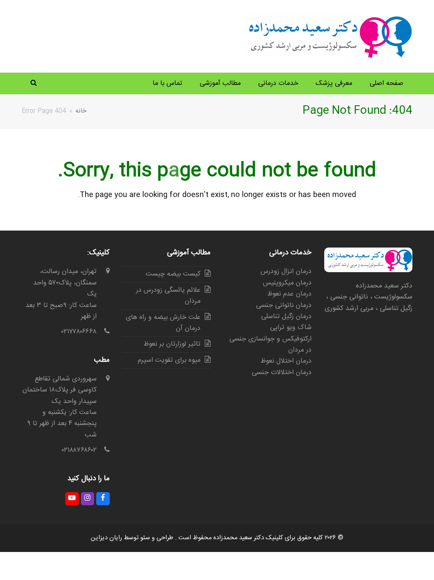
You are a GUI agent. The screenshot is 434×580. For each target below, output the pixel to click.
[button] (33, 83)
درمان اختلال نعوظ (286, 361)
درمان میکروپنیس (287, 283)
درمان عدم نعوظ (289, 294)
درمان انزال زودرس (286, 271)
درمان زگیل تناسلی (286, 316)
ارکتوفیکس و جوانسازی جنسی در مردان (270, 344)
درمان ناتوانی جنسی (284, 305)
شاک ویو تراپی (291, 327)
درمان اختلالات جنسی (282, 372)
